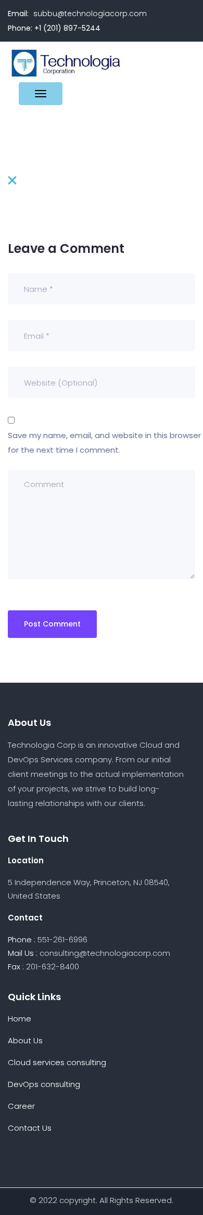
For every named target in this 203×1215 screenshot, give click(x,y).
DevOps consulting (44, 1084)
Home (19, 1018)
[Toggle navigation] (40, 93)
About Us (25, 1040)
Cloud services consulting (57, 1062)
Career (21, 1106)
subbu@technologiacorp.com (90, 13)
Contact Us (30, 1127)
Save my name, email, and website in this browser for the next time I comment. (104, 442)
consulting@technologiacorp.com (105, 953)
